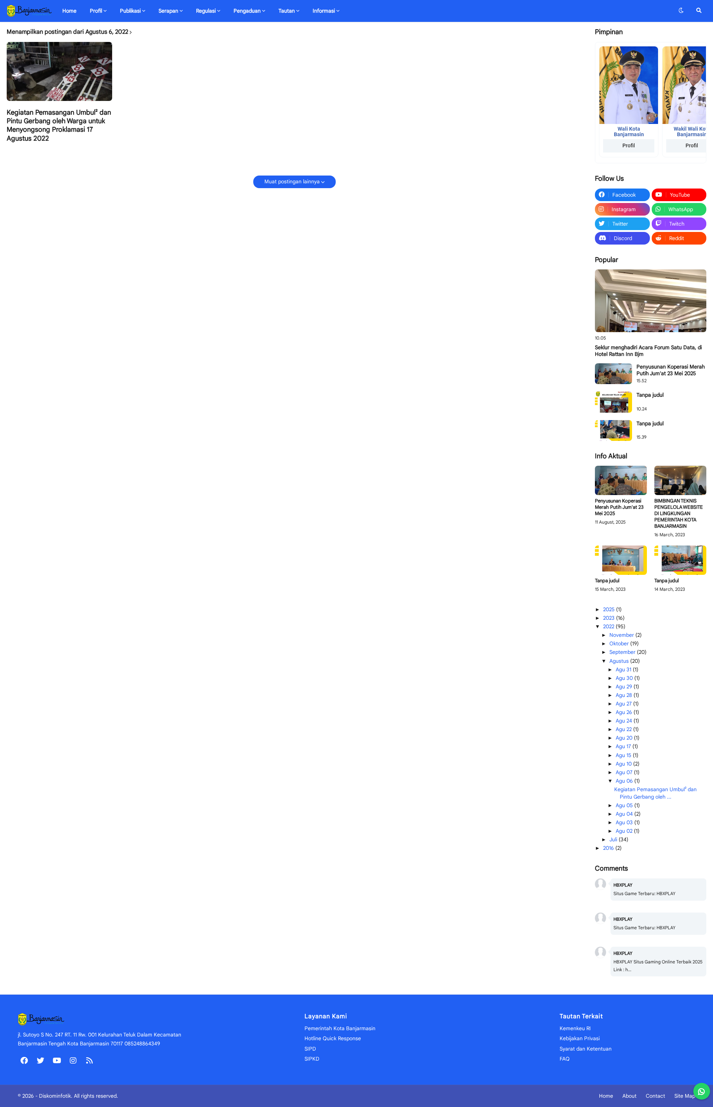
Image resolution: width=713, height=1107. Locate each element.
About (629, 1096)
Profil (628, 145)
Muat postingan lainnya (292, 181)
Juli (614, 839)
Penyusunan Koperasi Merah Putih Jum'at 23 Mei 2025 (671, 370)
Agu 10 (624, 763)
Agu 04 (625, 813)
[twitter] (40, 1060)
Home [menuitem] (69, 10)
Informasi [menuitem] (324, 10)
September (623, 652)
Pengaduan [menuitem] (247, 10)
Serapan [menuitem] (168, 10)
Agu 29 (625, 686)
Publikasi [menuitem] (130, 10)
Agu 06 (625, 780)
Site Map (684, 1096)
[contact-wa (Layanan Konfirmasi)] (701, 1091)
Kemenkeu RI (575, 1028)
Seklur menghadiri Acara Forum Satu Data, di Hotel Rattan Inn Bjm (648, 350)
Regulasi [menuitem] (206, 10)
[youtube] (57, 1060)
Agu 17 (624, 746)
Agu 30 (625, 678)
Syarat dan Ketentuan (586, 1048)
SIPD (310, 1048)
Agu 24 (625, 720)
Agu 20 (625, 737)
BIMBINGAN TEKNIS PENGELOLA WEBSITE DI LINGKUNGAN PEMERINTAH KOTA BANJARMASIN (678, 513)
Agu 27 (624, 703)
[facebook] (24, 1060)
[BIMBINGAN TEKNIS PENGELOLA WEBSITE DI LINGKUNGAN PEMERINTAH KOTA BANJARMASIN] (680, 480)
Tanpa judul (650, 395)
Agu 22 (624, 729)
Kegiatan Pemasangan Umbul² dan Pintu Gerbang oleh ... (655, 793)
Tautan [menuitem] (287, 10)
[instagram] (73, 1060)
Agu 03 (625, 822)
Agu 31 (624, 669)
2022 (609, 626)
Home (606, 1096)
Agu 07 (625, 772)
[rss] (89, 1060)
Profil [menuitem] (96, 10)
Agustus (619, 661)
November (622, 635)
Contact (655, 1096)
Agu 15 (624, 755)
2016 (609, 848)
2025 (609, 609)
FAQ (565, 1058)
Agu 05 (625, 805)
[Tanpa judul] (613, 402)
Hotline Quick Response (333, 1038)
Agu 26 (625, 712)
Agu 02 (625, 831)
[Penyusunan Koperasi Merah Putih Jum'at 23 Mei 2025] (613, 373)
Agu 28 (625, 695)
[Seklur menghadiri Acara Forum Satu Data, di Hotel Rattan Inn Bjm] (650, 300)
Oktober (619, 643)
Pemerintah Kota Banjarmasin (340, 1028)
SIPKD (312, 1058)
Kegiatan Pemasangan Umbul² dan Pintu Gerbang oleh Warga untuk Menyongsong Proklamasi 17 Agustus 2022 (59, 125)
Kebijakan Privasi (580, 1038)
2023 (609, 618)
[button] (681, 10)
